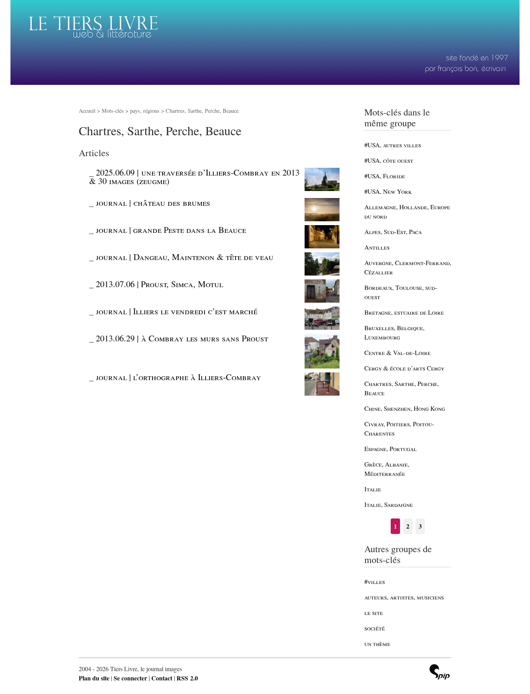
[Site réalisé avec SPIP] (439, 673)
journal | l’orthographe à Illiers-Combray (178, 376)
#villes (374, 581)
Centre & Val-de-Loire (397, 352)
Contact (161, 677)
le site (373, 612)
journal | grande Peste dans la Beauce (171, 229)
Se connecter (130, 677)
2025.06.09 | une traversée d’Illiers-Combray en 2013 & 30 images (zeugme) (194, 176)
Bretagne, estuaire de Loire (404, 312)
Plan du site (94, 677)
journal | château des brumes (153, 202)
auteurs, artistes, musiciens (404, 596)
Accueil (87, 110)
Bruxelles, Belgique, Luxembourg (394, 332)
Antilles (377, 247)
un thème (377, 643)
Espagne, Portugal (390, 448)
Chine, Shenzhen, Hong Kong (404, 408)
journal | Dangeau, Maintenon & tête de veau (185, 256)
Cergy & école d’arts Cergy (404, 367)
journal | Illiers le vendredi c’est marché (176, 311)
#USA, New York (388, 191)
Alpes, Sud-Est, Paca (393, 231)
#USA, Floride (384, 175)
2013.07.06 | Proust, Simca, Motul (159, 283)
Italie (372, 488)
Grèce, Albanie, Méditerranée (386, 469)
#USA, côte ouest (388, 160)
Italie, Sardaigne (388, 504)
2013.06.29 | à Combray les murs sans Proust (182, 338)
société (374, 627)
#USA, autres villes (392, 144)
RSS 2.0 (187, 677)
